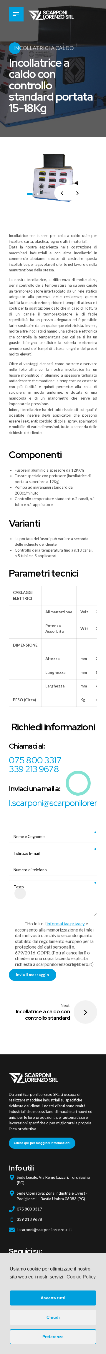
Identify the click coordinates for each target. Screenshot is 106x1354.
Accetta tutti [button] (53, 1297)
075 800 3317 (35, 760)
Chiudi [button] (53, 1317)
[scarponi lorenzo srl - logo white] (33, 1077)
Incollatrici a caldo (43, 48)
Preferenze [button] (53, 1336)
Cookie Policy (81, 1276)
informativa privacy (66, 923)
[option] (53, 177)
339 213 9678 (34, 769)
